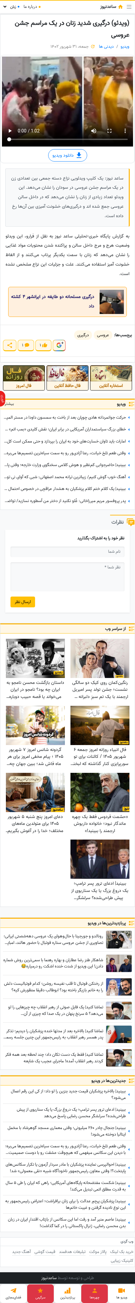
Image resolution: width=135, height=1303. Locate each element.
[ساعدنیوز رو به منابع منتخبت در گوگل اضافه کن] (59, 345)
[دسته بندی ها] (129, 6)
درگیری (83, 335)
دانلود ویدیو (63, 155)
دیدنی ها (106, 46)
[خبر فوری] (2, 399)
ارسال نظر (23, 602)
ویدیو (125, 46)
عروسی (103, 335)
